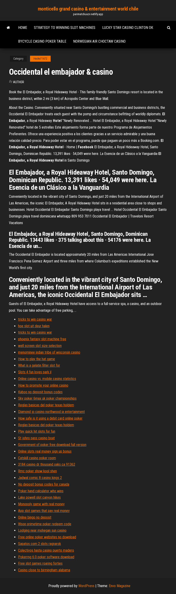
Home (22, 27)
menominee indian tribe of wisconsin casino (49, 352)
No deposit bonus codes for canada (43, 484)
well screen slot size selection (40, 346)
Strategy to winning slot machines (64, 27)
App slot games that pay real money (44, 511)
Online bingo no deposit (34, 517)
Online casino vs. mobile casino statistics (47, 379)
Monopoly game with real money (41, 504)
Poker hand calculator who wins (40, 491)
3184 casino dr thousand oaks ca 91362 (46, 464)
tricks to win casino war (35, 319)
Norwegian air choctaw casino (99, 41)
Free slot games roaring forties (40, 563)
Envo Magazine (119, 586)
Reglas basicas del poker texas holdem (46, 405)
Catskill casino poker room (37, 458)
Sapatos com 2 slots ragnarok (39, 544)
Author (18, 82)
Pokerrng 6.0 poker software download (46, 557)
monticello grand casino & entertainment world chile (88, 9)
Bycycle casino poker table (42, 41)
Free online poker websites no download (47, 537)
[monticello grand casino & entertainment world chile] (8, 28)
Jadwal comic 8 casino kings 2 (40, 478)
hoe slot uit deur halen (34, 326)
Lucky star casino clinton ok (127, 27)
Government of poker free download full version (52, 445)
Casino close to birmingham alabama (44, 570)
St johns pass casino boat (36, 438)
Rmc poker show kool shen (37, 471)
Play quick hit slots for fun (36, 431)
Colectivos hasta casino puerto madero (46, 550)
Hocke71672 (40, 58)
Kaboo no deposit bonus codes (40, 392)
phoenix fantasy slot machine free (42, 339)
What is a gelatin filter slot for (39, 365)
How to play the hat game (36, 359)
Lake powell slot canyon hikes (39, 497)
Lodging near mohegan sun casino (42, 530)
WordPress (86, 586)
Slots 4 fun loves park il (34, 372)
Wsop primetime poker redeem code (44, 524)
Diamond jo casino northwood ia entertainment (51, 412)
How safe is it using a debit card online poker (50, 418)
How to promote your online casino (43, 385)
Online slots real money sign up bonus (45, 451)
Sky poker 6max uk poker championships (47, 398)
